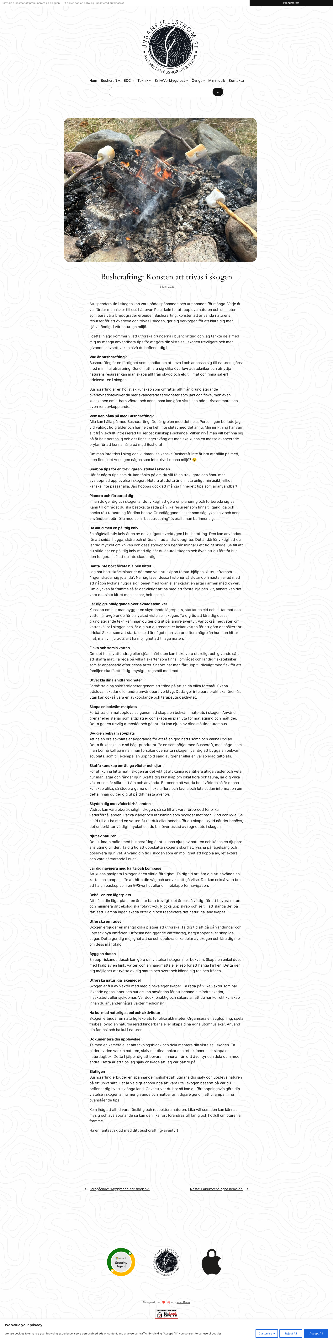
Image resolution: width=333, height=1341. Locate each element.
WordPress (183, 1302)
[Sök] (218, 92)
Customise (265, 1333)
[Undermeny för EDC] (133, 80)
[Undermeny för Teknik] (150, 80)
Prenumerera (291, 2)
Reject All (291, 1333)
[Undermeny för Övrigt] (204, 80)
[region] (166, 1330)
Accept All (316, 1333)
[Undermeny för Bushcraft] (119, 80)
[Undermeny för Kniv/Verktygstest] (187, 80)
